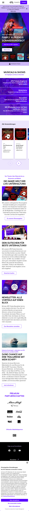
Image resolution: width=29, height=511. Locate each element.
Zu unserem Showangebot (14, 218)
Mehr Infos (13, 11)
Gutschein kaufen (9, 273)
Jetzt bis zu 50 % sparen (11, 44)
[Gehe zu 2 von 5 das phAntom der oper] (5, 56)
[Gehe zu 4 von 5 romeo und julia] (20, 56)
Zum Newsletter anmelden (12, 326)
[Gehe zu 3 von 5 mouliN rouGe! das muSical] (13, 56)
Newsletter (13, 459)
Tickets (24, 2)
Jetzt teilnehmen (9, 385)
